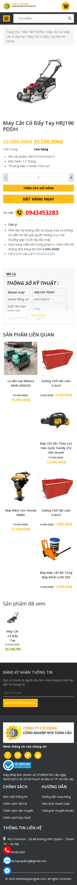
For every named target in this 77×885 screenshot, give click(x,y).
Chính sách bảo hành (17, 817)
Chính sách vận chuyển (18, 811)
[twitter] (28, 755)
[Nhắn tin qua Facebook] (7, 871)
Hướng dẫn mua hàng (56, 797)
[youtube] (38, 755)
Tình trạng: (10, 149)
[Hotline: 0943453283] (7, 850)
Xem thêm (38, 315)
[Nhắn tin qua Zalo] (7, 860)
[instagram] (18, 755)
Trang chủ (13, 32)
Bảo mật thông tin (15, 797)
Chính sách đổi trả (15, 804)
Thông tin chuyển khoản (58, 811)
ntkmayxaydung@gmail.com (28, 861)
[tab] (13, 274)
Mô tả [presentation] (11, 274)
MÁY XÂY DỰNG (33, 32)
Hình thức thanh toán (56, 804)
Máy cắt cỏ (54, 32)
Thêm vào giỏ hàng (38, 188)
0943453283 (42, 212)
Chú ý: (12, 224)
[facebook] (8, 755)
